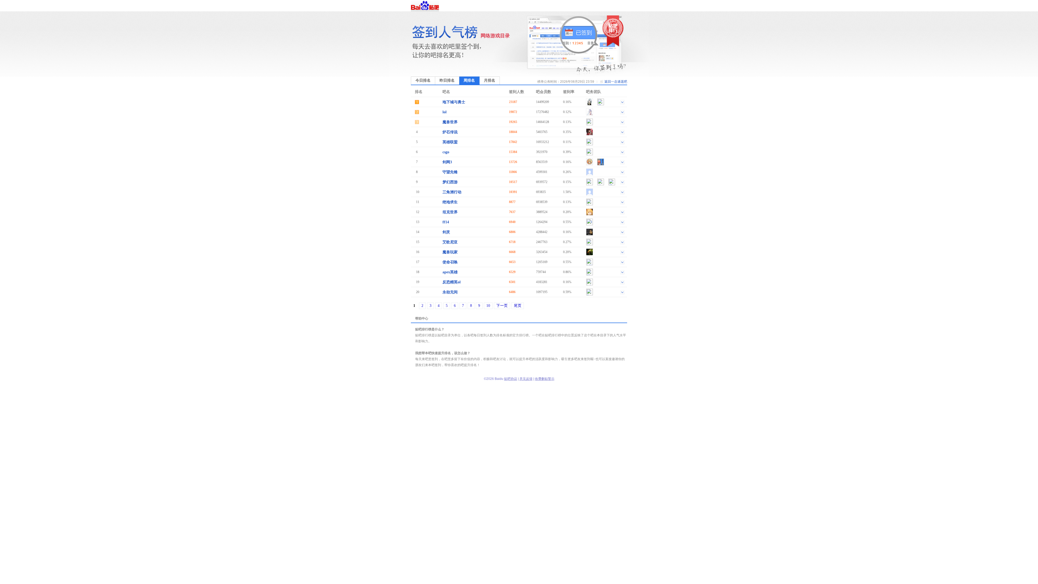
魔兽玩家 (450, 252)
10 (488, 306)
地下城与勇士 (454, 102)
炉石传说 (450, 132)
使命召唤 (450, 262)
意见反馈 (526, 379)
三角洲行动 (452, 192)
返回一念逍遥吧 (615, 82)
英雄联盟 (450, 142)
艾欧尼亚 (450, 242)
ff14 (446, 222)
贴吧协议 (510, 379)
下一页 (502, 306)
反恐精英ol (452, 282)
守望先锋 (450, 172)
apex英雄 (450, 272)
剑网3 (447, 162)
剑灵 (446, 232)
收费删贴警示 (544, 379)
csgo (446, 152)
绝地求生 (450, 202)
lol (445, 112)
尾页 (517, 306)
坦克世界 (450, 212)
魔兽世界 (450, 122)
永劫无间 (450, 292)
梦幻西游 (450, 182)
